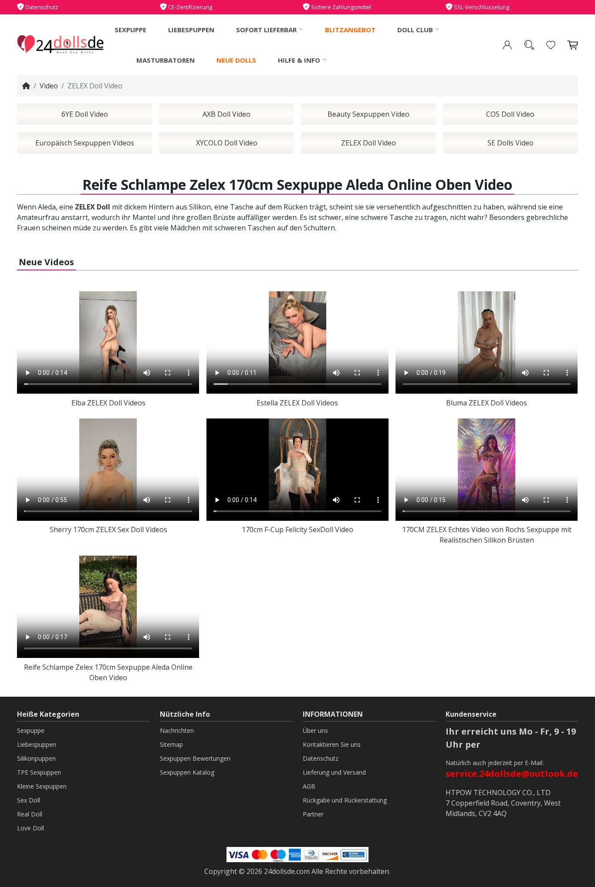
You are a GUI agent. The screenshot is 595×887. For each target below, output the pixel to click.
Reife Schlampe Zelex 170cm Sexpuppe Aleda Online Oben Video (108, 672)
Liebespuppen (191, 29)
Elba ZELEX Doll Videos (108, 403)
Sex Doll (28, 800)
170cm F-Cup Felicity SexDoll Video (297, 529)
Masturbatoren (165, 60)
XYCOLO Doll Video (226, 143)
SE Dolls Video (510, 143)
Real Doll (29, 814)
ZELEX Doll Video (368, 143)
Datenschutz (320, 758)
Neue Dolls (236, 60)
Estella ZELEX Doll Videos (297, 403)
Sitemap (171, 744)
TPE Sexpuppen (39, 772)
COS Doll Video (510, 114)
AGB (309, 786)
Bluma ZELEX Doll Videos (486, 403)
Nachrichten (177, 730)
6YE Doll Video (84, 114)
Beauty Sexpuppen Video (368, 114)
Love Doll (30, 828)
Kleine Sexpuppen (42, 786)
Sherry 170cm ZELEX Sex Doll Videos (108, 529)
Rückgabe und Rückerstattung (345, 800)
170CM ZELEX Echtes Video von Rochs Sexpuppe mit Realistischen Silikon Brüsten (486, 535)
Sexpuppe (130, 29)
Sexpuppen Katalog (187, 772)
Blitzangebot (350, 29)
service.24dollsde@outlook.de (512, 773)
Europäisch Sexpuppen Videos (84, 143)
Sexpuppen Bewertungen (195, 758)
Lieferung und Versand (334, 772)
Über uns (315, 730)
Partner (313, 814)
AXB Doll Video (226, 114)
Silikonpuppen (36, 758)
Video (49, 86)
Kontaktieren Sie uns (332, 744)
